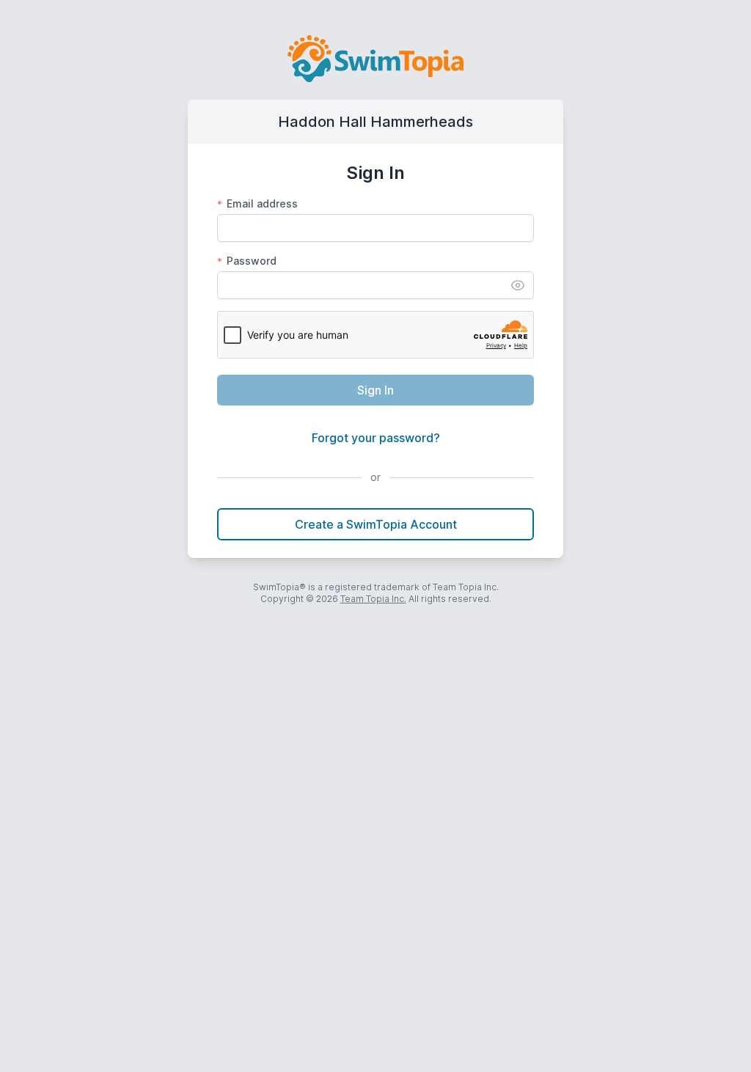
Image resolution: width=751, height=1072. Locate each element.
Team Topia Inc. (373, 598)
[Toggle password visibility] (518, 285)
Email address (257, 203)
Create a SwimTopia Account (376, 524)
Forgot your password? (376, 437)
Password (246, 260)
